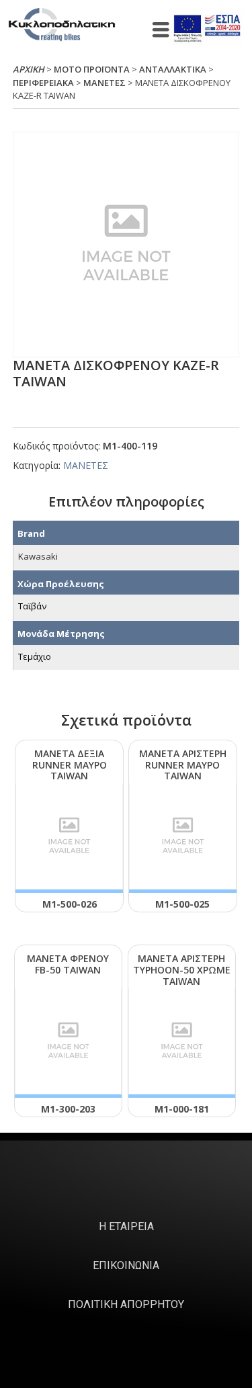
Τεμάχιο (34, 656)
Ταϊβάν (32, 606)
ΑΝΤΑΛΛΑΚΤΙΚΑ (172, 69)
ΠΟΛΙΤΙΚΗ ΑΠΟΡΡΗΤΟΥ (126, 1304)
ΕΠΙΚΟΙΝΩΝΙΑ (126, 1265)
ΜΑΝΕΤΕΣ (104, 83)
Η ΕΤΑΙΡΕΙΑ (126, 1226)
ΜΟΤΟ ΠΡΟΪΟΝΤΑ (92, 69)
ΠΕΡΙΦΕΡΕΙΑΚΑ (43, 83)
